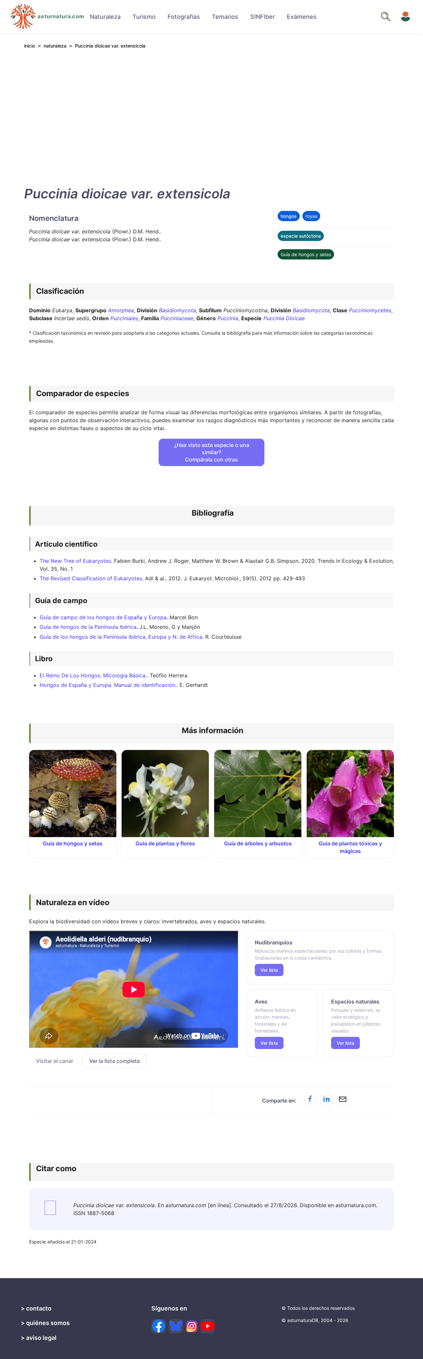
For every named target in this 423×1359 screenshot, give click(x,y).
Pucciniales (124, 318)
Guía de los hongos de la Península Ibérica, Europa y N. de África (121, 636)
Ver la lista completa (114, 1061)
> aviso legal (39, 1337)
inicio (29, 46)
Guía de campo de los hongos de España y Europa (103, 617)
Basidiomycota (177, 310)
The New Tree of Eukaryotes (75, 561)
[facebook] (158, 1326)
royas (311, 216)
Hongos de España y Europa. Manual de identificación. (108, 685)
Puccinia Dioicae (284, 318)
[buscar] (385, 16)
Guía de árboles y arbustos (258, 843)
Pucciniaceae (177, 318)
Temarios (225, 16)
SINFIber (262, 16)
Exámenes (302, 16)
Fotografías (184, 16)
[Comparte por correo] (343, 1101)
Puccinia (227, 318)
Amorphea (121, 310)
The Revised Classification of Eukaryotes (91, 578)
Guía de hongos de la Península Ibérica (88, 627)
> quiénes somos (45, 1322)
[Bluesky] (176, 1326)
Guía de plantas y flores (165, 843)
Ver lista (269, 970)
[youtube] (207, 1326)
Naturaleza (105, 16)
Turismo (144, 16)
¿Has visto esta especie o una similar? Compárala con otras (211, 452)
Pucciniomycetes (370, 310)
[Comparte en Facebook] (310, 1101)
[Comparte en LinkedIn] (326, 1101)
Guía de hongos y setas (306, 254)
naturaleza (55, 46)
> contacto (36, 1308)
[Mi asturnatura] (405, 16)
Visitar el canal (54, 1061)
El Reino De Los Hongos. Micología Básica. (93, 675)
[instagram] (192, 1326)
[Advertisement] (211, 116)
